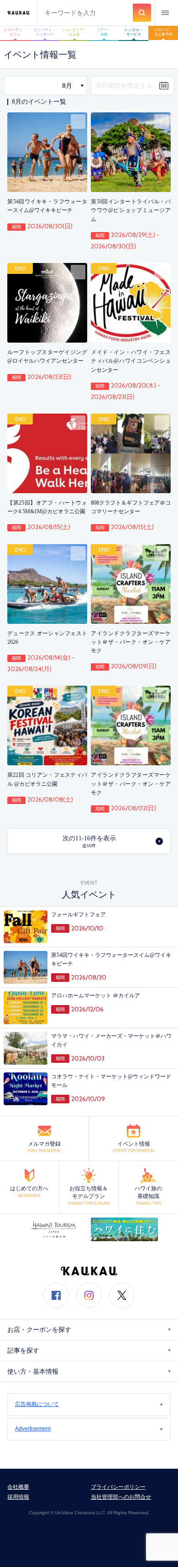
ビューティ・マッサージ (45, 32)
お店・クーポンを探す (39, 1329)
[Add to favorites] (78, 121)
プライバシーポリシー (118, 1487)
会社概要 (18, 1487)
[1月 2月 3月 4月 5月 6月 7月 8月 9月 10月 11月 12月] (45, 85)
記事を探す (23, 1350)
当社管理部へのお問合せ (121, 1497)
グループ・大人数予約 (163, 32)
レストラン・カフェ (15, 32)
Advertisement (33, 1428)
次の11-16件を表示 (89, 841)
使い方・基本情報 (32, 1371)
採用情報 (18, 1497)
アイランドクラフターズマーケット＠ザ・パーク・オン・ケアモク (131, 642)
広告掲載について (37, 1404)
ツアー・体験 (104, 32)
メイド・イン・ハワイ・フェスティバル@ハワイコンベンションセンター (131, 361)
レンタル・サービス (134, 32)
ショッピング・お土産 (74, 32)
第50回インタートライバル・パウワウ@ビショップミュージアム (131, 210)
